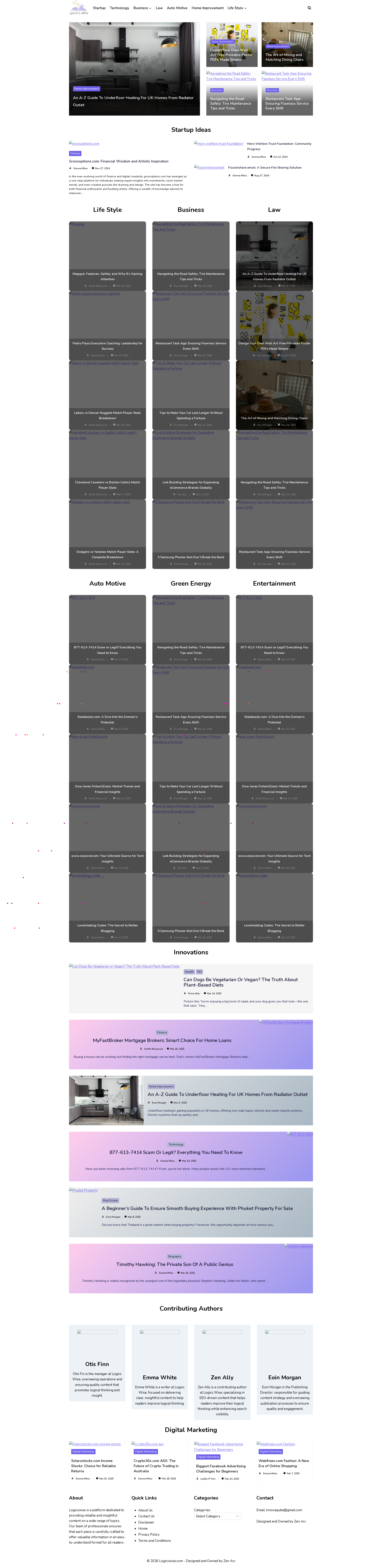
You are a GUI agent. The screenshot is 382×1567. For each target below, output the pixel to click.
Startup (99, 8)
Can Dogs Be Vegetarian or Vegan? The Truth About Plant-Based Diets (241, 982)
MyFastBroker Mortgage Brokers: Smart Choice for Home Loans (162, 1040)
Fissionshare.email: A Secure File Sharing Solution (265, 167)
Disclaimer (146, 1522)
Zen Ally (182, 494)
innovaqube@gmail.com (284, 1510)
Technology (119, 8)
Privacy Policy (149, 1534)
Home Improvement (208, 8)
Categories (202, 1510)
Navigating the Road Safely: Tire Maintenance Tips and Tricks (230, 103)
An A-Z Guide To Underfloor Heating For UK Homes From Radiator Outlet (228, 1094)
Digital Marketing (83, 1451)
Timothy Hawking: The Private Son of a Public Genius (174, 1264)
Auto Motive (177, 8)
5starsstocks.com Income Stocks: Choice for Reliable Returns (93, 1465)
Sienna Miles (80, 168)
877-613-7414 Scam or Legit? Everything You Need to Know (176, 1152)
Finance (162, 1032)
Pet (199, 972)
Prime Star (194, 993)
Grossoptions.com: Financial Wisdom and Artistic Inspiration (119, 161)
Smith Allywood (98, 286)
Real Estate (110, 1200)
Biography (174, 1256)
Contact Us (146, 1516)
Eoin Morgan (181, 286)
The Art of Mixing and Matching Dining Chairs (285, 57)
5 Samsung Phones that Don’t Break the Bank (191, 557)
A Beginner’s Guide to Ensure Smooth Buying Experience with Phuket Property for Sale (197, 1208)
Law (159, 8)
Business (217, 90)
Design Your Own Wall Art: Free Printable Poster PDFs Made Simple (231, 55)
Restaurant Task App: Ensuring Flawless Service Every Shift (287, 103)
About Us (145, 1510)
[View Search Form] (309, 8)
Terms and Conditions (154, 1540)
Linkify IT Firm (208, 1478)
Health (189, 972)
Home (143, 1528)
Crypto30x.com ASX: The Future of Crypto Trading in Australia (156, 1465)
